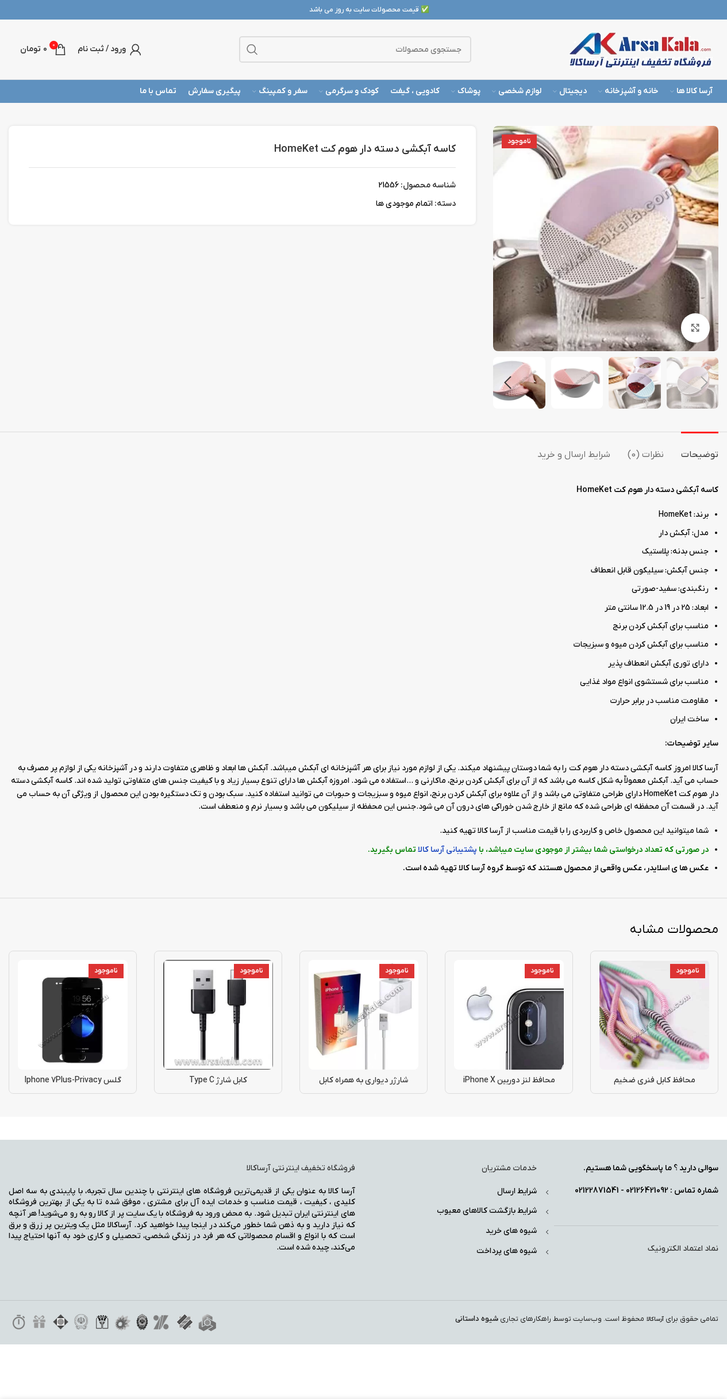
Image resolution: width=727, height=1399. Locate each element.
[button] (704, 382)
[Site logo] (641, 49)
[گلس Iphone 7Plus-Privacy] (73, 1015)
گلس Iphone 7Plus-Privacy (73, 1080)
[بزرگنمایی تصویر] (695, 327)
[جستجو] (252, 49)
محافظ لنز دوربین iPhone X (509, 1080)
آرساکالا (655, 1319)
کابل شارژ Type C (218, 1080)
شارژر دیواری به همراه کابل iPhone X (363, 1086)
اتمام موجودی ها (404, 203)
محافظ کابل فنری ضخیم (654, 1080)
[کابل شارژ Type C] (218, 1015)
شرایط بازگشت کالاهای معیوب (487, 1210)
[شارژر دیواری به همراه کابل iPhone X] (363, 1015)
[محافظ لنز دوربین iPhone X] (509, 1015)
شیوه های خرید (511, 1230)
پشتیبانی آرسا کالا (447, 849)
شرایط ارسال (517, 1191)
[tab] (699, 449)
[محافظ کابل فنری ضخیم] (654, 1015)
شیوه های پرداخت (506, 1251)
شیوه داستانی (476, 1319)
